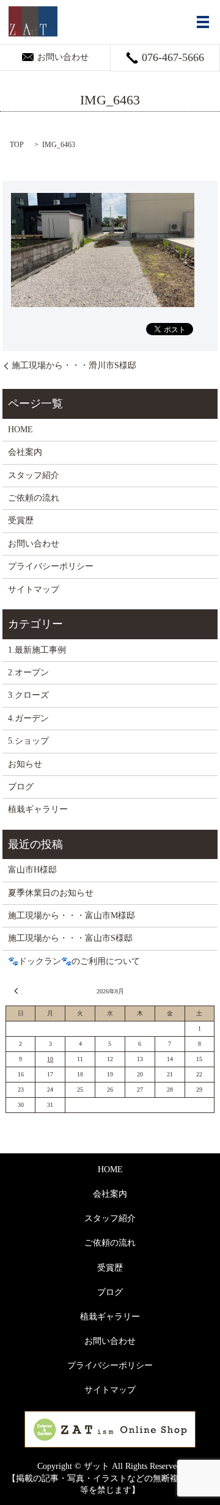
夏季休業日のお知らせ (51, 893)
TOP (17, 144)
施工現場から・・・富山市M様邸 (71, 915)
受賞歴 (21, 520)
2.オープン (28, 672)
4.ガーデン (28, 718)
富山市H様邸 (32, 869)
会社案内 (25, 452)
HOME (20, 429)
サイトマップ (33, 589)
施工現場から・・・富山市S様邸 (70, 938)
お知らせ (25, 764)
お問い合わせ (33, 543)
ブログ (21, 786)
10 (50, 1059)
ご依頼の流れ (33, 497)
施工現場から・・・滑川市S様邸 (74, 365)
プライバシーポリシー (51, 566)
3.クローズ (28, 695)
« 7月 (18, 991)
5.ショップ (28, 740)
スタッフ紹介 (33, 475)
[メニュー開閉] (203, 22)
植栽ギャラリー (38, 809)
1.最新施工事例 (37, 650)
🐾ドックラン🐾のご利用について (74, 961)
